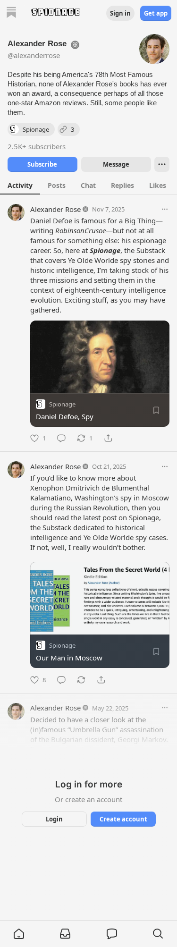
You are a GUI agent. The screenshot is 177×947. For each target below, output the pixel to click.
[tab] (20, 185)
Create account (123, 819)
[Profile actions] (161, 164)
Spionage (62, 404)
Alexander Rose (55, 209)
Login (54, 819)
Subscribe (42, 164)
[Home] (11, 13)
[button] (18, 933)
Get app (156, 13)
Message (115, 164)
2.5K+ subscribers (37, 146)
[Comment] (61, 438)
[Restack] (81, 679)
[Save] (156, 410)
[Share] (108, 438)
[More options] (164, 209)
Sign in (120, 13)
